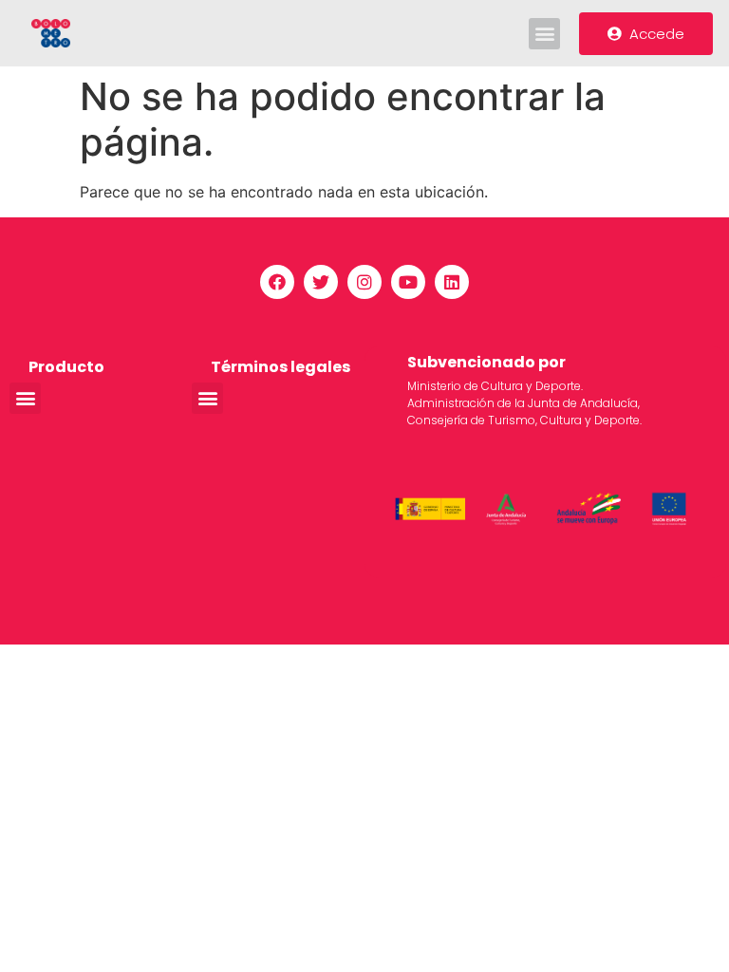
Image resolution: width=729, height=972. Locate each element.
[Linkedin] (452, 282)
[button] (544, 33)
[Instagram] (364, 282)
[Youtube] (408, 282)
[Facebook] (277, 282)
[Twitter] (321, 282)
